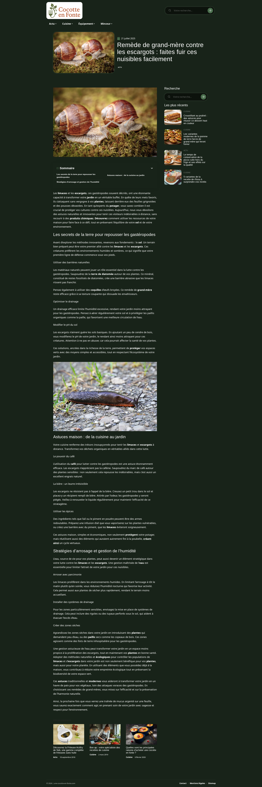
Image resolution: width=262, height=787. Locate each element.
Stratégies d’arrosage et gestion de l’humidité (78, 182)
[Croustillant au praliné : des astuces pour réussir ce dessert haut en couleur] (172, 117)
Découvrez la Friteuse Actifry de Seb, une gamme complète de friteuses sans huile (68, 750)
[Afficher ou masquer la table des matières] (114, 168)
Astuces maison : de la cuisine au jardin (126, 175)
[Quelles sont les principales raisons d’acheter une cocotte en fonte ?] (141, 734)
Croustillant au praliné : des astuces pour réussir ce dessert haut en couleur (195, 119)
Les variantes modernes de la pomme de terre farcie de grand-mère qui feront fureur (195, 139)
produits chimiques (81, 218)
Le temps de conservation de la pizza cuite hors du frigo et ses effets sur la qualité (194, 159)
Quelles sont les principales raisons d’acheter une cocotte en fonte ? (141, 750)
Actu (120, 67)
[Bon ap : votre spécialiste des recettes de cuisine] (105, 734)
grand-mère (144, 289)
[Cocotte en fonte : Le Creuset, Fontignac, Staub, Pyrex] (64, 10)
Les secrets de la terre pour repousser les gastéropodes (76, 175)
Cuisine (93, 754)
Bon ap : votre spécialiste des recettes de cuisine (105, 748)
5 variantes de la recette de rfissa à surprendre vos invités (195, 179)
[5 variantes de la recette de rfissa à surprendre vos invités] (172, 177)
